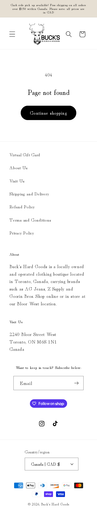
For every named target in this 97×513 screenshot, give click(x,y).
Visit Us (17, 181)
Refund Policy (22, 206)
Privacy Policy (21, 233)
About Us (18, 167)
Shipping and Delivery (29, 193)
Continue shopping (48, 112)
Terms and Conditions (30, 220)
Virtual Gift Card (24, 154)
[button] (12, 34)
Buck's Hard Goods (55, 503)
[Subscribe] (76, 383)
